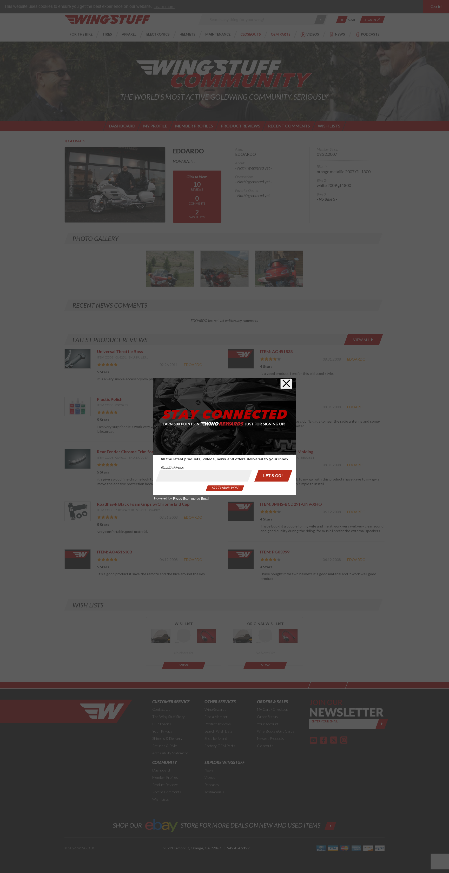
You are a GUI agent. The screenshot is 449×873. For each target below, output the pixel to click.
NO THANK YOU (225, 488)
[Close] (286, 384)
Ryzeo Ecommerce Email (191, 498)
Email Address (172, 467)
